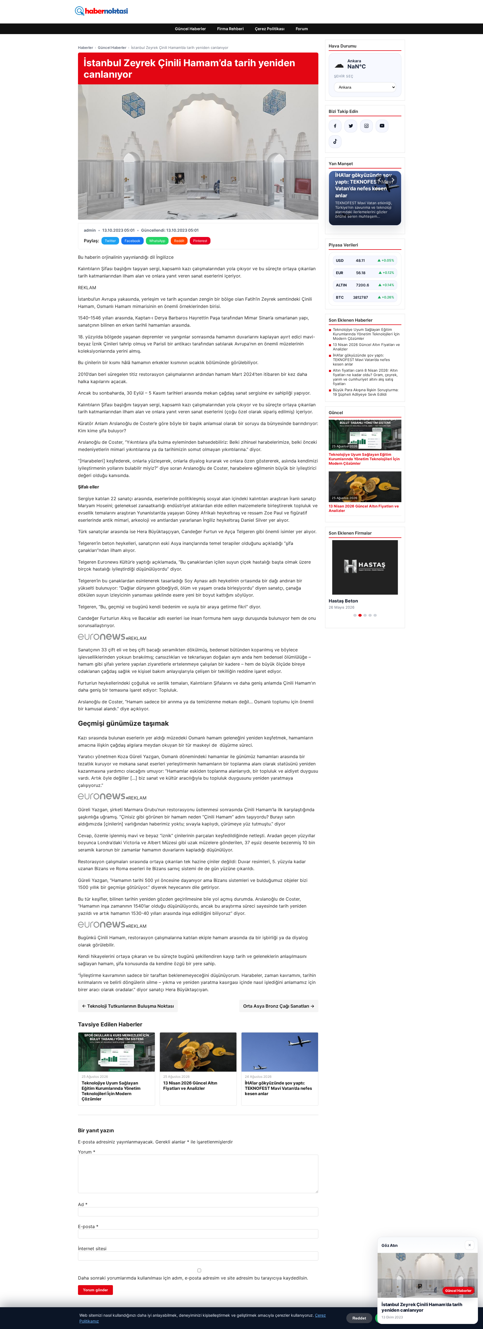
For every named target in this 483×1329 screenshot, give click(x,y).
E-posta (88, 1226)
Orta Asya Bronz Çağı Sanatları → (278, 1006)
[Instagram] (366, 126)
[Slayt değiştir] (355, 615)
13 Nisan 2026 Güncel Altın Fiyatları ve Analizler (366, 346)
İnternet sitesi (92, 1248)
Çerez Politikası (270, 28)
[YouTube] (382, 126)
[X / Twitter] (350, 126)
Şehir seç (344, 76)
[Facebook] (335, 126)
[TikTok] (335, 141)
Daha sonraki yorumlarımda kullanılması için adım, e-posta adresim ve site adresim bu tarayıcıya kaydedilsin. (193, 1278)
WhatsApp (157, 241)
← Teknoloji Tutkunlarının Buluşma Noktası (128, 1006)
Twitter (110, 241)
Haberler (85, 47)
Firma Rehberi (230, 28)
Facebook (132, 241)
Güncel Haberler (190, 28)
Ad (82, 1204)
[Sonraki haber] (392, 180)
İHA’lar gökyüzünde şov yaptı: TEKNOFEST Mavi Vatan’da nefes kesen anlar (361, 359)
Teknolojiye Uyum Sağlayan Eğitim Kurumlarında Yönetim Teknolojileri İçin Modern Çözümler (366, 334)
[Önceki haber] (380, 180)
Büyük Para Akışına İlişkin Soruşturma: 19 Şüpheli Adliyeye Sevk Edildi (366, 392)
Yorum (86, 1152)
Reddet (359, 1318)
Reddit (179, 241)
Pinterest (200, 241)
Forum (302, 28)
